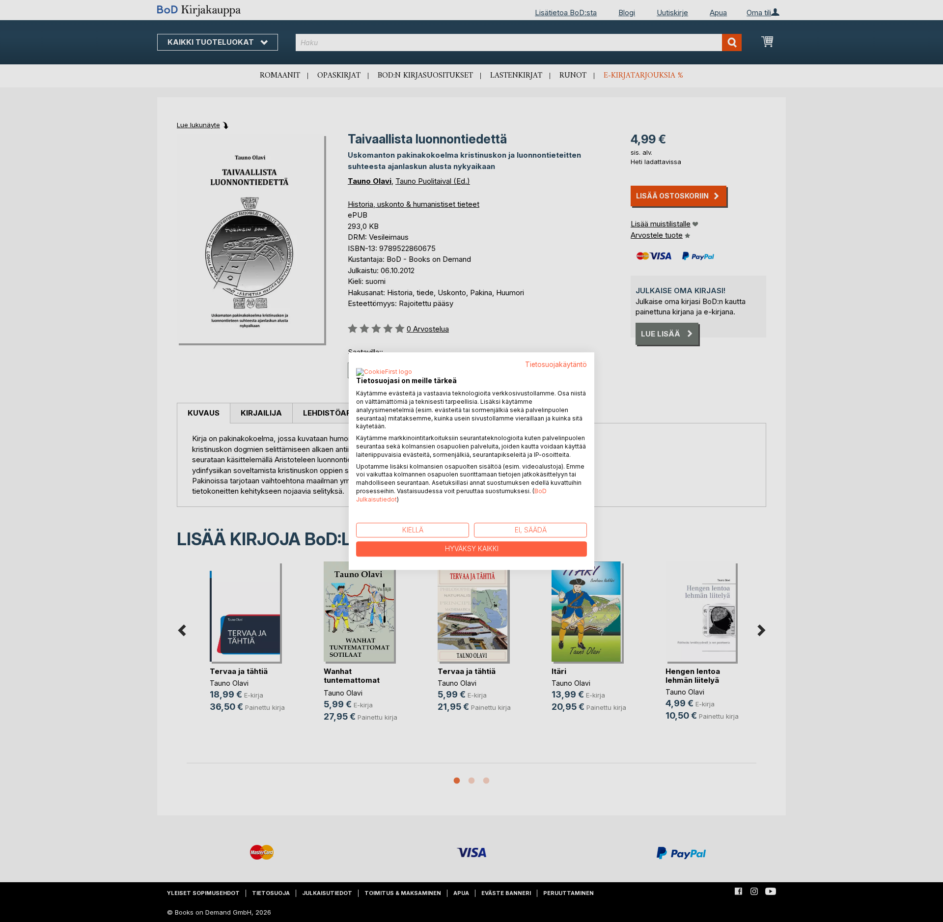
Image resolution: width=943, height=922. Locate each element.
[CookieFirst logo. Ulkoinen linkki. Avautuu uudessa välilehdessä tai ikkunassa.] (384, 372)
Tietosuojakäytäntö (556, 364)
